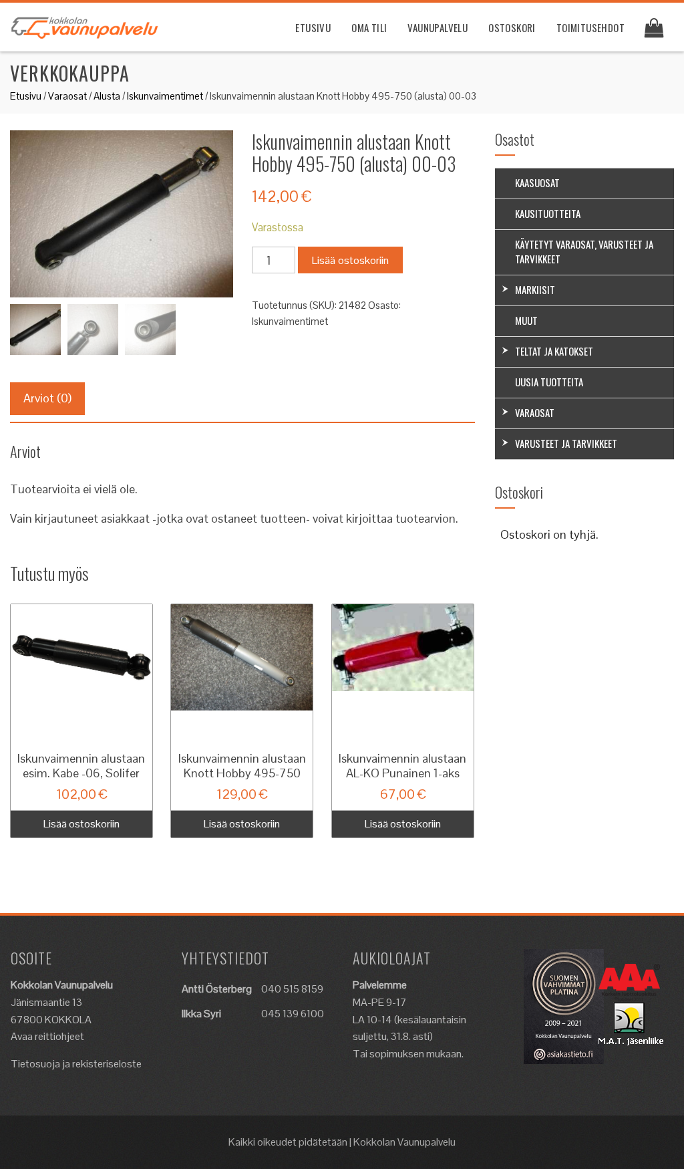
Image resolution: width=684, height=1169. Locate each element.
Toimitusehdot (590, 27)
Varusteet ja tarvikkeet (566, 443)
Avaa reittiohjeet (47, 1036)
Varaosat (67, 96)
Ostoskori (512, 27)
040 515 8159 (292, 989)
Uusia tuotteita (549, 381)
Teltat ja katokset (554, 351)
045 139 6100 (292, 1014)
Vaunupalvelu (437, 27)
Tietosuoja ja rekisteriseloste (76, 1064)
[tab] (47, 398)
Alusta (107, 96)
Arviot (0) (47, 398)
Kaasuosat (537, 182)
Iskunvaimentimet (165, 96)
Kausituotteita (547, 213)
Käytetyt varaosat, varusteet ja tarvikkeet (584, 251)
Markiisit (535, 289)
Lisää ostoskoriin (350, 260)
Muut (526, 320)
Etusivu (313, 27)
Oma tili (369, 27)
